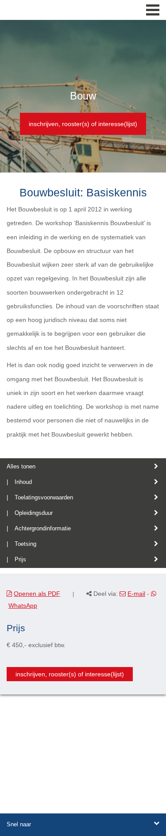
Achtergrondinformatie (43, 528)
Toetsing (25, 544)
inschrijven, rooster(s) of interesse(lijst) (83, 123)
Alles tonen (21, 466)
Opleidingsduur (34, 513)
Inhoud (23, 482)
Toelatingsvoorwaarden (44, 497)
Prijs (20, 559)
